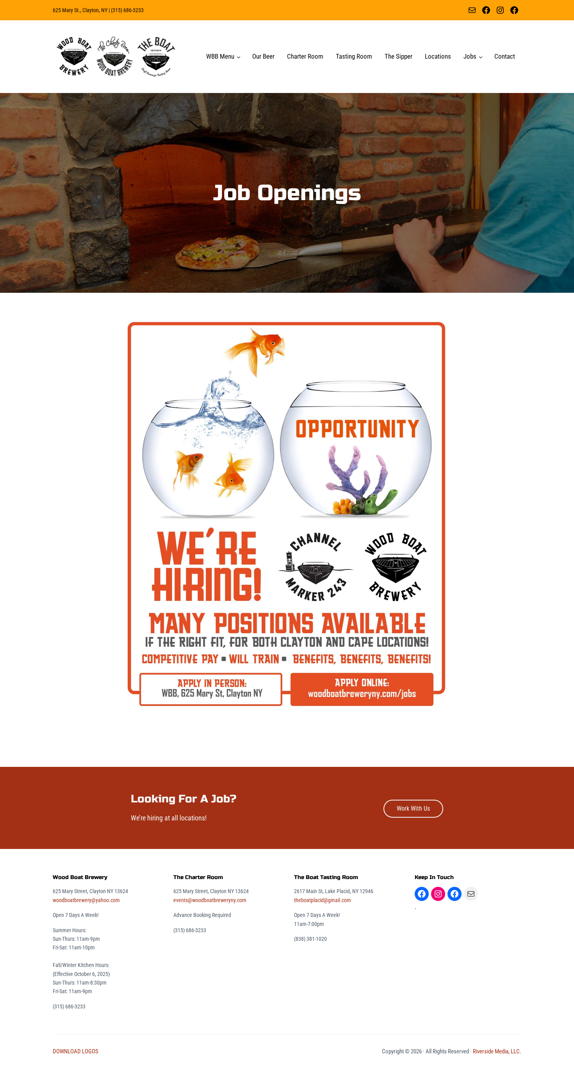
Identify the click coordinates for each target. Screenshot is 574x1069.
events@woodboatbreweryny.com (209, 900)
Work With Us (413, 808)
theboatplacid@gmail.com (322, 900)
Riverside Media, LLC (496, 1051)
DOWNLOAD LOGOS (75, 1051)
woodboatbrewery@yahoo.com (86, 900)
